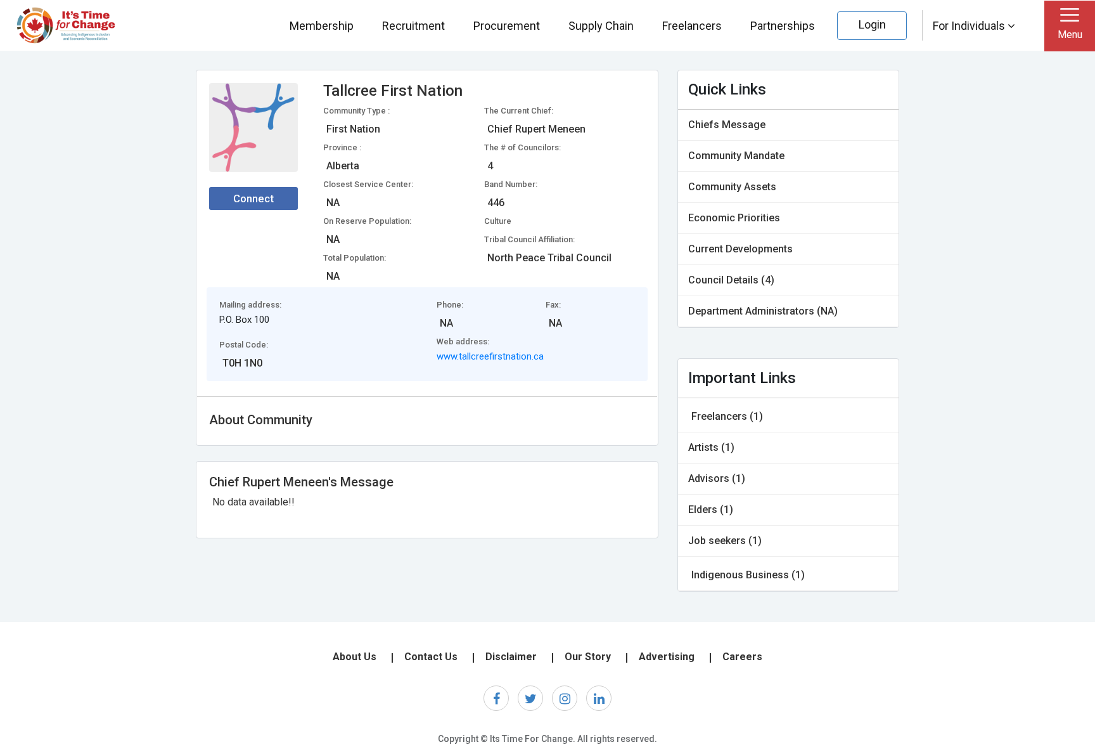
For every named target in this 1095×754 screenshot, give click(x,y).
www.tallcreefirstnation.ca (490, 356)
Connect (253, 198)
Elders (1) (710, 510)
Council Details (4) (731, 280)
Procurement (506, 25)
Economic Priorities (734, 218)
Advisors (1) (716, 478)
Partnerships (782, 25)
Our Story (588, 657)
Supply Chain (601, 25)
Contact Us (431, 657)
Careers (742, 657)
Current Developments (740, 249)
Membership (322, 25)
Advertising (667, 657)
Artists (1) (711, 447)
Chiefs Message (726, 125)
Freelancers (692, 25)
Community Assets (732, 187)
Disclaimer (511, 657)
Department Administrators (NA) (763, 311)
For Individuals (970, 25)
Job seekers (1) (725, 541)
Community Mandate (736, 156)
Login (872, 24)
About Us (354, 657)
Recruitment (413, 25)
